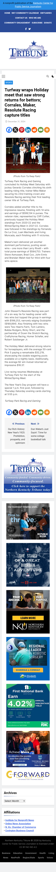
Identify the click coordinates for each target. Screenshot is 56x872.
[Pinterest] (22, 130)
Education (17, 853)
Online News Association (18, 823)
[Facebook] (9, 130)
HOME (7, 13)
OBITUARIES (46, 13)
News (5, 857)
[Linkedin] (28, 130)
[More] (47, 130)
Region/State (29, 857)
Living (51, 853)
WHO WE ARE (35, 18)
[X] (15, 130)
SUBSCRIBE (37, 23)
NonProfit (15, 857)
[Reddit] (34, 130)
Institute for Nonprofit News (19, 820)
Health (42, 853)
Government (31, 853)
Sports (9, 82)
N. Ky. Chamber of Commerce (20, 827)
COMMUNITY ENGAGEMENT (17, 23)
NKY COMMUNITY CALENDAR (25, 13)
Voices (50, 857)
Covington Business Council (19, 830)
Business (6, 853)
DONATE (48, 23)
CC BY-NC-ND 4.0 (28, 847)
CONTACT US (21, 18)
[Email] (41, 130)
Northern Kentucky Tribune (17, 840)
